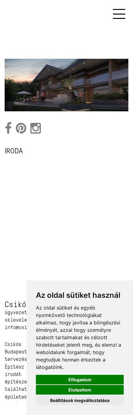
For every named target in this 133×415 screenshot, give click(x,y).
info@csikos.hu (24, 327)
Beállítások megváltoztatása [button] (79, 400)
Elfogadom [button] (80, 379)
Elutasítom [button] (79, 389)
